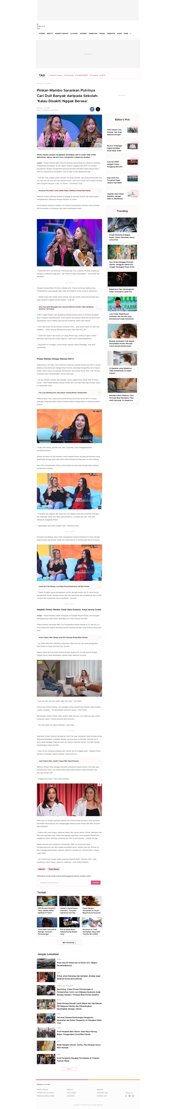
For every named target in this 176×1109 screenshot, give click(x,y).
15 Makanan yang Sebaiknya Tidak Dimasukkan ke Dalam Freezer (120, 370)
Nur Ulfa (47, 108)
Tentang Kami (102, 1093)
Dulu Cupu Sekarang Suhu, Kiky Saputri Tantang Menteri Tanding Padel (63, 393)
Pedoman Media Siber (45, 1096)
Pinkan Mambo (54, 869)
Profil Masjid (42, 1090)
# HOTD (102, 75)
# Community (69, 75)
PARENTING (93, 33)
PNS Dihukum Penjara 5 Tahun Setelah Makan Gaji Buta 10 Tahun (46, 910)
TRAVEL (102, 33)
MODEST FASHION (61, 33)
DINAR (119, 33)
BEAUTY (50, 33)
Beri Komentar (68, 943)
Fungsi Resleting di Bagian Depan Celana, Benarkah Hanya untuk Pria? (121, 237)
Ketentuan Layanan (45, 1093)
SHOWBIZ (83, 33)
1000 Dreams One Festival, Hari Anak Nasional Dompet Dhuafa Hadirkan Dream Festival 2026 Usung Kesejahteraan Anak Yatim (115, 132)
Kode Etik (71, 1096)
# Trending (94, 75)
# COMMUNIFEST (81, 75)
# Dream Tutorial (55, 75)
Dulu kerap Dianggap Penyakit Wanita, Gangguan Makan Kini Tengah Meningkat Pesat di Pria (121, 264)
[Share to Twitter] (98, 109)
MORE (126, 33)
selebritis (41, 869)
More (68, 1069)
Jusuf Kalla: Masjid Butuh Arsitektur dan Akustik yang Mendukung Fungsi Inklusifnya (121, 316)
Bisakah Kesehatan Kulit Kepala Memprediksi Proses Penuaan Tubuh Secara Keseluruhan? (121, 343)
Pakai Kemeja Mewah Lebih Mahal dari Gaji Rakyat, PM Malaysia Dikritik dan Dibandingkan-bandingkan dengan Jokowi (79, 1006)
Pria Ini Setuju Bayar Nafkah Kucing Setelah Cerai (68, 931)
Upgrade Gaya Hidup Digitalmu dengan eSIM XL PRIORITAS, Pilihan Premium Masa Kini (115, 196)
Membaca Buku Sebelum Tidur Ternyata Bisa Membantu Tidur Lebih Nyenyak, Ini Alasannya (121, 397)
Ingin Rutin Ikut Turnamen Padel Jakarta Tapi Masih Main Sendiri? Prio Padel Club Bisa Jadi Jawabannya (115, 180)
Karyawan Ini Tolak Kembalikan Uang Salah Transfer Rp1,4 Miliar (91, 931)
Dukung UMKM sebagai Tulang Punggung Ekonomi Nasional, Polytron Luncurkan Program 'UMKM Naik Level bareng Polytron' (115, 164)
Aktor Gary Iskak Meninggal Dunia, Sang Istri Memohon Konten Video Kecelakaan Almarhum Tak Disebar (66, 308)
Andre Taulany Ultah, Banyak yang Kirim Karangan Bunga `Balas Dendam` (63, 637)
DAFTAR (96, 883)
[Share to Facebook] (92, 109)
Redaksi (100, 1090)
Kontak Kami (102, 1096)
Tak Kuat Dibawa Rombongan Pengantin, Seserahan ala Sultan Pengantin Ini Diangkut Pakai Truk (79, 1020)
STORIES (42, 33)
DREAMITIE (111, 33)
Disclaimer (71, 1093)
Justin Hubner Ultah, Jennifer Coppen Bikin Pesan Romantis (59, 761)
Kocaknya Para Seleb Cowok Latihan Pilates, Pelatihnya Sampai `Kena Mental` (64, 190)
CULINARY (74, 33)
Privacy (70, 1090)
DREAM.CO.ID (40, 83)
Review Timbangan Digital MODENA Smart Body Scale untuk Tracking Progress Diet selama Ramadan (115, 148)
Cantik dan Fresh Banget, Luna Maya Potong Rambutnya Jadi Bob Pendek (64, 586)
